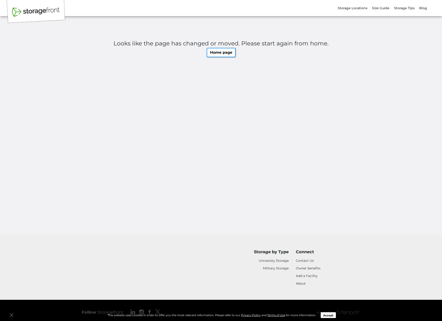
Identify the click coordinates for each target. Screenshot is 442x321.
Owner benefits (308, 268)
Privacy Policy (251, 315)
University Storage (274, 261)
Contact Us (305, 261)
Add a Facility (307, 276)
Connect (305, 252)
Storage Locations (352, 8)
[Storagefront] (35, 14)
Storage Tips (404, 8)
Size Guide (381, 8)
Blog (423, 8)
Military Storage (276, 268)
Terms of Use (276, 315)
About (301, 283)
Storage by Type (271, 252)
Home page (221, 52)
